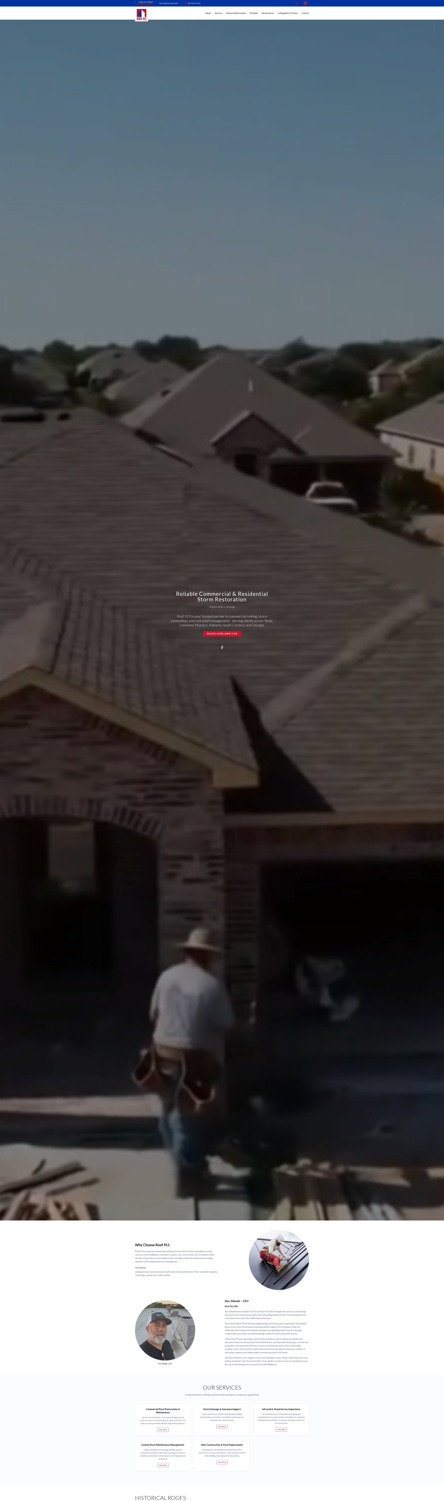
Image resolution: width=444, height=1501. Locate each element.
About (208, 13)
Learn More (163, 1430)
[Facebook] (305, 3)
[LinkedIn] (297, 3)
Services (218, 13)
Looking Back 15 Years (288, 13)
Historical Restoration (236, 13)
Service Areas (268, 13)
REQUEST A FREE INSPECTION (222, 633)
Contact (305, 13)
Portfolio (254, 13)
